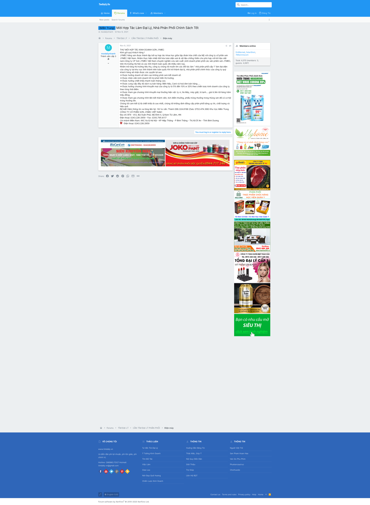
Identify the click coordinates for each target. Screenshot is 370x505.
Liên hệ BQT (191, 475)
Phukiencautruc (237, 464)
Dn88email (240, 52)
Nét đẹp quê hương (151, 475)
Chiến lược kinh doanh (152, 481)
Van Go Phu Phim (237, 459)
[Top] (266, 494)
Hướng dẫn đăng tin (195, 448)
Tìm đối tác (147, 459)
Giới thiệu (190, 464)
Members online (248, 46)
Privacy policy (244, 494)
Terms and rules (229, 494)
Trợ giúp (190, 470)
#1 (230, 46)
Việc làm (146, 464)
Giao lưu (146, 470)
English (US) (112, 494)
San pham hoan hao (239, 453)
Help (254, 494)
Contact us (215, 494)
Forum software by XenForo (123, 502)
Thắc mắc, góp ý (194, 453)
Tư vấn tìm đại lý (150, 448)
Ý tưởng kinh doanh (151, 453)
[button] (146, 13)
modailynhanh (107, 32)
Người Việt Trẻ (236, 448)
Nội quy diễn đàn (194, 459)
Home (260, 494)
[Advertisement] (252, 380)
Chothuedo (235, 470)
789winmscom (242, 55)
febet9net (250, 52)
